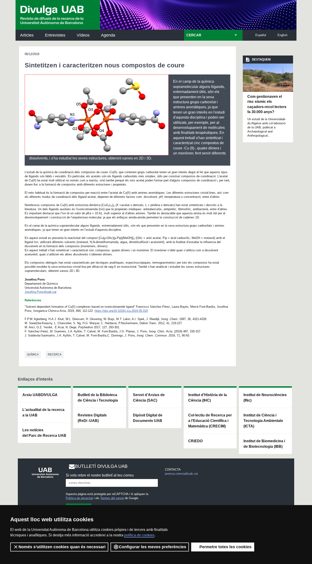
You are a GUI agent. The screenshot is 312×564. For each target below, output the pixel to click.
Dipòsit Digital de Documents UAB (147, 418)
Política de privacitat (79, 498)
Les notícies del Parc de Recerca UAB (44, 432)
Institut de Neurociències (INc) (265, 397)
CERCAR (193, 35)
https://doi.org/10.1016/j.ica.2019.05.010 (121, 310)
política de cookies (139, 535)
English (282, 35)
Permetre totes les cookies (225, 547)
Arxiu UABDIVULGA (40, 395)
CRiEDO (195, 441)
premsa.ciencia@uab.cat (181, 473)
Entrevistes (55, 35)
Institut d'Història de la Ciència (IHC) (207, 397)
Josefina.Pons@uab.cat (40, 292)
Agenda (108, 35)
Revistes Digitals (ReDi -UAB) (92, 418)
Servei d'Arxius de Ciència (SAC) (149, 397)
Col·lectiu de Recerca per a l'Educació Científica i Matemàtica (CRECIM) (210, 420)
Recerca (54, 354)
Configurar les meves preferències (152, 547)
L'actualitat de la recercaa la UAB (43, 412)
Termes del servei (112, 498)
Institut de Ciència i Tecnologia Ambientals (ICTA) (263, 420)
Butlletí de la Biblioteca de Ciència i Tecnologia (98, 397)
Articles (27, 35)
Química (33, 354)
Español (260, 35)
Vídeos (83, 35)
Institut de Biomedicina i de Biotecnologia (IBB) (264, 443)
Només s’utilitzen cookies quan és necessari (62, 547)
